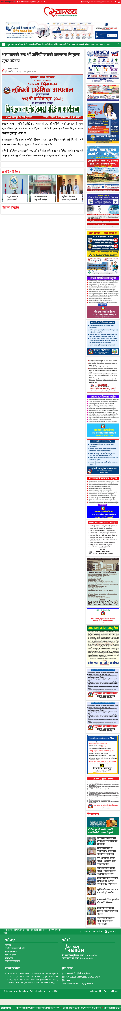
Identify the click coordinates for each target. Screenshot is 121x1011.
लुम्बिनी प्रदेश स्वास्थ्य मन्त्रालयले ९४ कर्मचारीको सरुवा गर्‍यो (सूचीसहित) (106, 851)
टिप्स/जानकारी (72, 44)
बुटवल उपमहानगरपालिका (33, 982)
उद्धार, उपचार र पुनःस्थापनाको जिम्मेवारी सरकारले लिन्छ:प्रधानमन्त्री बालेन (15, 201)
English (95, 44)
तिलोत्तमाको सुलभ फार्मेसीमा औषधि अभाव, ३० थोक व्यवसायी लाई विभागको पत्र (107, 881)
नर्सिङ (56, 44)
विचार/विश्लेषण (47, 44)
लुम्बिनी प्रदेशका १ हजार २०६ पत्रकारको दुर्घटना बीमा (56, 1008)
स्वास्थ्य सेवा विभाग (38, 976)
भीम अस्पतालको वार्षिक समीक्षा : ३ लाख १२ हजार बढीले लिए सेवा (106, 861)
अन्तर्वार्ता (62, 44)
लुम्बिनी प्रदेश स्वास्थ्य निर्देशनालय (26, 979)
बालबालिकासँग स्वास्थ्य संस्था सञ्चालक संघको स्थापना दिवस (105, 921)
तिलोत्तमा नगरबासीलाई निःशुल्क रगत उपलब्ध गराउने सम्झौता (107, 911)
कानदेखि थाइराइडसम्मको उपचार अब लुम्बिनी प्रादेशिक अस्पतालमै (107, 841)
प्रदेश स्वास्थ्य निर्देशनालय (45, 973)
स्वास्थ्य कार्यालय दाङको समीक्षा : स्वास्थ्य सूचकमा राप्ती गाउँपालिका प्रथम (106, 871)
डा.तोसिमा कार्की (15, 982)
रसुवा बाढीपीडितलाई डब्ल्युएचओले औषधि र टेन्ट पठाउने (98, 1008)
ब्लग (108, 44)
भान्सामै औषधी (84, 44)
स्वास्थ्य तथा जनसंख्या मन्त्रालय (20, 974)
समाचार (102, 44)
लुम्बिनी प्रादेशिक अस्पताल (48, 979)
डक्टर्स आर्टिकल (35, 44)
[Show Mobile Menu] (4, 44)
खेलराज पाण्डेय (49, 982)
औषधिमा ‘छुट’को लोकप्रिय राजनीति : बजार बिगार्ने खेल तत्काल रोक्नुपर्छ (101, 831)
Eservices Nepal (110, 991)
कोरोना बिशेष (23, 44)
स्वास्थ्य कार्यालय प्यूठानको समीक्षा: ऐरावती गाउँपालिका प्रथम (41, 201)
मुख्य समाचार (12, 44)
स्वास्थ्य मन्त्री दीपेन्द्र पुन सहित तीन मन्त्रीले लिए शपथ (108, 901)
